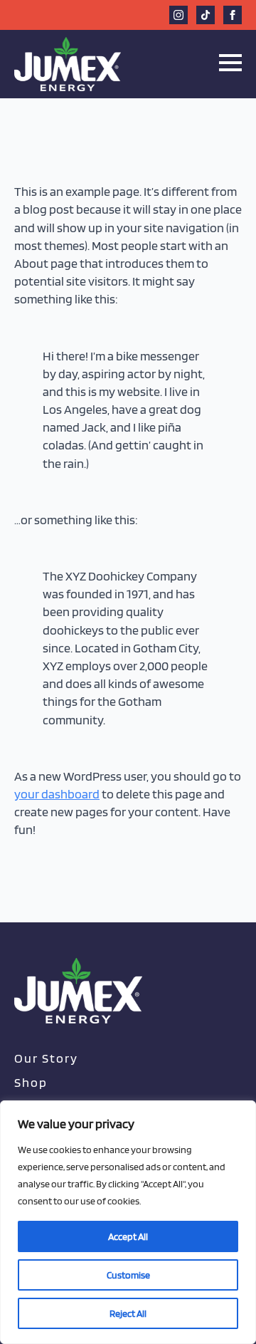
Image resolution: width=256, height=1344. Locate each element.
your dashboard (57, 793)
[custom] (205, 15)
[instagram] (178, 15)
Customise (128, 1275)
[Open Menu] (230, 62)
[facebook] (232, 15)
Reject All (128, 1313)
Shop (31, 1082)
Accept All (128, 1236)
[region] (128, 1222)
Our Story (46, 1058)
